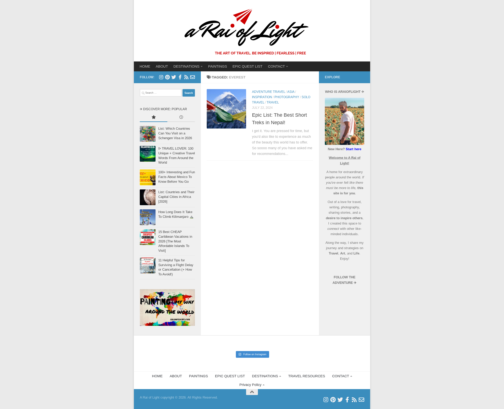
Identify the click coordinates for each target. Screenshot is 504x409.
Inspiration (262, 97)
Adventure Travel (268, 91)
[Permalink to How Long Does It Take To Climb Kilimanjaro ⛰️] (148, 217)
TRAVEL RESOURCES (306, 376)
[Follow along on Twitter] (173, 77)
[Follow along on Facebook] (180, 77)
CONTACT (276, 66)
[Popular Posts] (153, 117)
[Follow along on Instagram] (161, 77)
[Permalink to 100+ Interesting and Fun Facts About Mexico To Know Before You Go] (148, 177)
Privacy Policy (250, 385)
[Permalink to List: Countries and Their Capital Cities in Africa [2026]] (148, 197)
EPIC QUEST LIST (247, 66)
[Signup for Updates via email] (186, 77)
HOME (145, 66)
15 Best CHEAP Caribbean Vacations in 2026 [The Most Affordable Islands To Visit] (175, 241)
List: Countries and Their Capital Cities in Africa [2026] (176, 196)
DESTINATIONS (265, 376)
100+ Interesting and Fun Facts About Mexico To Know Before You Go (176, 176)
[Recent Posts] (181, 117)
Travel (273, 102)
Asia (290, 91)
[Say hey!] (192, 77)
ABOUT (162, 66)
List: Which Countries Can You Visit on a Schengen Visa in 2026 (175, 133)
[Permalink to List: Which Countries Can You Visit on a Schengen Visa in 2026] (148, 134)
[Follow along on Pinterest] (167, 77)
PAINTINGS (217, 66)
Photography (286, 97)
